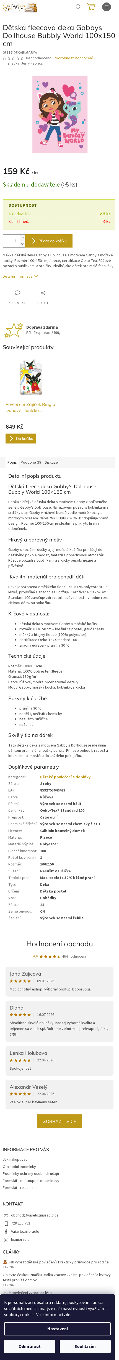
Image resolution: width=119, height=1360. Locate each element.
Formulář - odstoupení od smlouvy (31, 1181)
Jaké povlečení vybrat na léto (27, 1293)
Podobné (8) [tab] (31, 462)
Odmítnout (30, 1346)
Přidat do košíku (52, 240)
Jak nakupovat (15, 1159)
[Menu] (106, 6)
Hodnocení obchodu (59, 943)
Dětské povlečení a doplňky (65, 777)
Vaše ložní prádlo (25, 1231)
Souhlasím (85, 1346)
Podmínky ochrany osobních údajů (31, 1173)
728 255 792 (20, 1223)
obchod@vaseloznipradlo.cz (34, 1215)
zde (67, 1315)
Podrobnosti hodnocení (73, 58)
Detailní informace (18, 276)
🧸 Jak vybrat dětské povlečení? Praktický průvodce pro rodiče (56, 1262)
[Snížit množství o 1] (22, 244)
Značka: (25, 63)
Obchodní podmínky (19, 1167)
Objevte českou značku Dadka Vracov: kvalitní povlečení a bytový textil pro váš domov (57, 1278)
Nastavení (57, 1329)
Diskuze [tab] (51, 462)
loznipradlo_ (21, 1239)
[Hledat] (77, 6)
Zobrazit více (59, 1121)
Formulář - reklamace (20, 1188)
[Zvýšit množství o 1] (22, 238)
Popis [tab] (12, 462)
